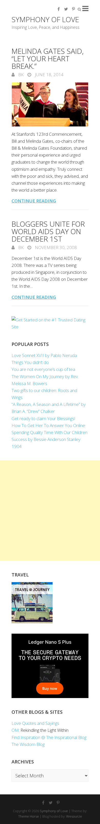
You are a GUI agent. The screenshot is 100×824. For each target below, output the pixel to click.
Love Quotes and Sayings (35, 723)
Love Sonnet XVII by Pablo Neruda (44, 355)
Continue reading (34, 201)
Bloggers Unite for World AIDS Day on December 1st (48, 231)
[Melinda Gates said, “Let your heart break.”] (50, 104)
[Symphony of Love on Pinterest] (73, 9)
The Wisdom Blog (28, 744)
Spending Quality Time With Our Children (49, 432)
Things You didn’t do (30, 362)
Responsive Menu (85, 8)
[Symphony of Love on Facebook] (58, 9)
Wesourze (74, 816)
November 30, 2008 (55, 247)
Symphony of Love (45, 19)
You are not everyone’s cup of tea (43, 369)
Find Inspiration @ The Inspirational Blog (49, 737)
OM (15, 730)
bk (20, 75)
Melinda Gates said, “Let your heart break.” (48, 58)
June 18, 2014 (49, 75)
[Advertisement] (50, 510)
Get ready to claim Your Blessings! (43, 418)
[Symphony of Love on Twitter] (66, 9)
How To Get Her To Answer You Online (48, 425)
